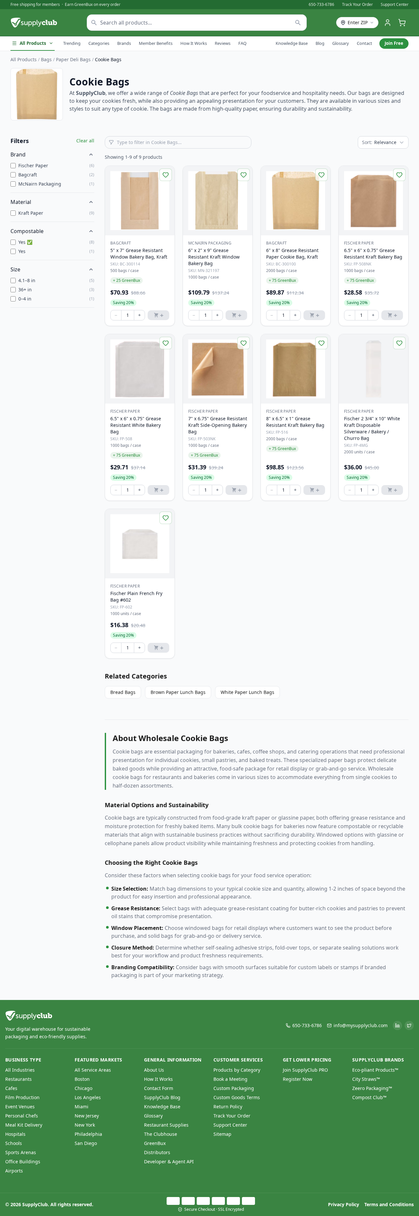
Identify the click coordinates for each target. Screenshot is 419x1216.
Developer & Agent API (169, 1161)
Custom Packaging (233, 1088)
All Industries (20, 1070)
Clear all (85, 140)
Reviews (222, 43)
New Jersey (87, 1116)
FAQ (242, 43)
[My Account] (387, 22)
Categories (98, 43)
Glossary (340, 43)
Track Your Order (357, 4)
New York (85, 1125)
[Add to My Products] (165, 175)
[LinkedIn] (397, 1025)
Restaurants (18, 1079)
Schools (13, 1143)
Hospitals (15, 1134)
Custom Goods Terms (236, 1097)
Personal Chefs (21, 1116)
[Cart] (402, 22)
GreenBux (155, 1143)
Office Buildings (22, 1161)
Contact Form (158, 1088)
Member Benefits (156, 43)
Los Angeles (88, 1097)
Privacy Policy (343, 1204)
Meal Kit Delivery (23, 1125)
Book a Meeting (230, 1079)
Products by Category (236, 1070)
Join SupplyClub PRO (305, 1070)
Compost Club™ (369, 1097)
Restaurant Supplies (166, 1125)
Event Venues (20, 1106)
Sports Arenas (20, 1152)
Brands (124, 43)
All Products (33, 43)
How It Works (193, 43)
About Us (154, 1070)
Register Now (297, 1079)
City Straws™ (366, 1079)
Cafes (11, 1088)
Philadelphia (88, 1134)
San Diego (86, 1143)
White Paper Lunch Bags (247, 692)
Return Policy (227, 1106)
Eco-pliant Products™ (375, 1070)
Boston (82, 1079)
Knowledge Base (292, 43)
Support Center (395, 4)
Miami (81, 1106)
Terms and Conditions (389, 1204)
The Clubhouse (160, 1134)
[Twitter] (409, 1025)
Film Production (22, 1097)
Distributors (157, 1152)
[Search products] (298, 22)
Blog (320, 43)
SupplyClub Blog (162, 1097)
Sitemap (222, 1134)
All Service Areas (93, 1070)
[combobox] (197, 22)
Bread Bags (123, 692)
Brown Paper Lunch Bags (178, 692)
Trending (72, 43)
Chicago (83, 1088)
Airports (14, 1171)
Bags (46, 59)
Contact (364, 43)
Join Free (394, 43)
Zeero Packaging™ (372, 1088)
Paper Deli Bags (73, 59)
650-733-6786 (321, 4)
